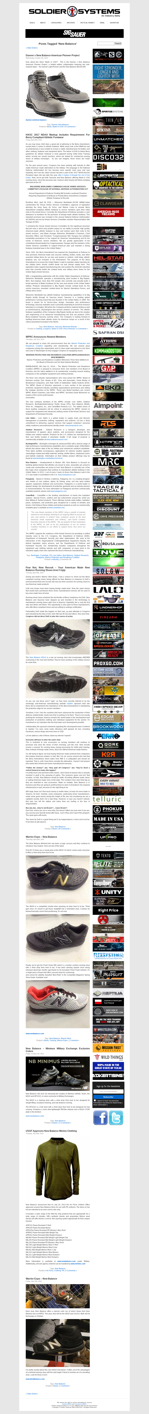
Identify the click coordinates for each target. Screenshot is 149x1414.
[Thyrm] (108, 170)
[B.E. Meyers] (108, 566)
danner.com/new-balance (36, 120)
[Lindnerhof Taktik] (108, 612)
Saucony (58, 327)
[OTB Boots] (108, 400)
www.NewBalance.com (35, 1379)
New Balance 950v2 (38, 657)
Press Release (69, 329)
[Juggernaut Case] (108, 226)
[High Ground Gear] (108, 657)
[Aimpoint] (108, 511)
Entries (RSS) (66, 1404)
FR (63, 1271)
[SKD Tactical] (108, 391)
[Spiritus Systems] (108, 115)
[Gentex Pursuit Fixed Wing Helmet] (108, 978)
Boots (49, 127)
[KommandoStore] (108, 355)
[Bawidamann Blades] (108, 584)
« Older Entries (32, 48)
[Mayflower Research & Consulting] (108, 465)
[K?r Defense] (108, 758)
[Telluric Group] (108, 804)
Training (53, 1040)
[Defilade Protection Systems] (108, 253)
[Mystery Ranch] (108, 106)
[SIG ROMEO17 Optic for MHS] (108, 685)
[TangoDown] (108, 887)
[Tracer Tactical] (108, 493)
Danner (54, 125)
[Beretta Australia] (108, 538)
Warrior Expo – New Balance (41, 837)
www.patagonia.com (58, 491)
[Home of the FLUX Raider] (108, 942)
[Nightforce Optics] (108, 987)
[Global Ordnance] (108, 364)
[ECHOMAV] (108, 143)
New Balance (63, 125)
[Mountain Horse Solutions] (108, 529)
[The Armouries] (108, 1043)
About (43, 23)
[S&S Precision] (108, 767)
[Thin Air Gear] (108, 125)
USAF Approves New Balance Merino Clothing (51, 1131)
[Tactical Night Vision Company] (108, 557)
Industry (55, 559)
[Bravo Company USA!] (108, 502)
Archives (71, 23)
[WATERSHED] (108, 437)
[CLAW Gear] (108, 207)
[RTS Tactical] (108, 428)
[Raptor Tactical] (108, 235)
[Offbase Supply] (108, 639)
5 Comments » (71, 1271)
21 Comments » (65, 1123)
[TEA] (108, 877)
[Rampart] (108, 318)
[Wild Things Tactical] (108, 1061)
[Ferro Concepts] (108, 740)
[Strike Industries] (108, 281)
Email (102, 23)
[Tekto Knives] (108, 859)
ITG (50, 555)
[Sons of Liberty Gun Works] (108, 575)
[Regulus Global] (108, 271)
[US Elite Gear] (108, 676)
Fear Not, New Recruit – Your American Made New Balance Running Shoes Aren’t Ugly (58, 568)
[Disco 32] (108, 161)
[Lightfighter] (108, 180)
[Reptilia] (108, 997)
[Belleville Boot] (108, 93)
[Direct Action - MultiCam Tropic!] (108, 1006)
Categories (56, 23)
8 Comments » (70, 127)
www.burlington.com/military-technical (47, 458)
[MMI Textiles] (108, 932)
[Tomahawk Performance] (108, 382)
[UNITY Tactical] (108, 896)
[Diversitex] (108, 850)
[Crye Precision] (108, 520)
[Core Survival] (108, 262)
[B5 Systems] (108, 621)
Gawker (70, 704)
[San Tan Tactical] (108, 216)
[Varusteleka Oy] (108, 1033)
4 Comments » (82, 329)
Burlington (35, 555)
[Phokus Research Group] (108, 813)
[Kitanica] (108, 447)
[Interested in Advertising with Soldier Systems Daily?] (108, 1079)
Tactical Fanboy (87, 23)
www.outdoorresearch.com (56, 439)
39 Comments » (64, 829)
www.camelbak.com (57, 508)
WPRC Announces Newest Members (46, 337)
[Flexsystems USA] (108, 960)
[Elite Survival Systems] (108, 868)
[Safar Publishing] (108, 786)
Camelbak (44, 555)
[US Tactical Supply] (108, 603)
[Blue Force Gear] (108, 78)
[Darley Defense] (108, 914)
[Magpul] (108, 923)
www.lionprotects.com (73, 426)
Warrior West (66, 1038)
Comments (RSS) (80, 1404)
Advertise (114, 23)
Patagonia (40, 557)
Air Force (49, 1271)
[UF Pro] (108, 841)
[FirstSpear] (108, 777)
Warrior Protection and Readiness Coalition (62, 557)
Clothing (39, 329)
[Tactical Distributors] (108, 63)
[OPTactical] (108, 189)
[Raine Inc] (108, 694)
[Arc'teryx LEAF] (108, 290)
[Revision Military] (108, 474)
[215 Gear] (108, 244)
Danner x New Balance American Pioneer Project (52, 55)
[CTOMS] (108, 1024)
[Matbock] (108, 1015)
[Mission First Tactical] (108, 1052)
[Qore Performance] (108, 749)
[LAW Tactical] (108, 152)
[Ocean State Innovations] (108, 198)
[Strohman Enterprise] (108, 410)
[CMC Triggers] (108, 1070)
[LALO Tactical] (108, 593)
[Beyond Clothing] (108, 969)
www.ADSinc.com (78, 1264)
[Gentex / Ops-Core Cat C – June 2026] (108, 951)
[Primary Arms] (108, 327)
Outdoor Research (81, 555)
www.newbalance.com (67, 475)
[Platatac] (108, 703)
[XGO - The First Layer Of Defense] (108, 667)
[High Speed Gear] (108, 309)
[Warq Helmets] (108, 300)
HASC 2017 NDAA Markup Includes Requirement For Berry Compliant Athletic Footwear (58, 136)
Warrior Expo (62, 1040)
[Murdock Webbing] (108, 419)
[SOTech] (108, 905)
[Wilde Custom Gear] (108, 822)
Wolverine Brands (70, 327)
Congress (47, 329)
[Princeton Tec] (108, 795)
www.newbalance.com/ (35, 1116)
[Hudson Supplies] (108, 456)
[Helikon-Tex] (108, 134)
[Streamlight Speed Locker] (108, 648)
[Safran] (108, 336)
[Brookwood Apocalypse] (108, 731)
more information (100, 1105)
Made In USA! (58, 127)
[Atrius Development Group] (108, 345)
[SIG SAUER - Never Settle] (74, 37)
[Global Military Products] (108, 373)
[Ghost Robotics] (108, 630)
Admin (54, 1123)
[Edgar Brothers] (108, 722)
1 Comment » (74, 1040)
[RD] (108, 548)
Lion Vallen (57, 555)
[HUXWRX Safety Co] (108, 832)
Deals (32, 23)
